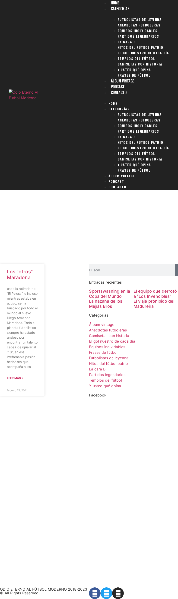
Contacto (118, 92)
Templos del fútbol (136, 58)
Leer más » (15, 378)
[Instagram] (118, 593)
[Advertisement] (89, 229)
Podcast (118, 86)
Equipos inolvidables (138, 30)
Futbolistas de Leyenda (140, 19)
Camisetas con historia (140, 64)
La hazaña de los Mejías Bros (105, 304)
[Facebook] (95, 593)
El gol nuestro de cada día (143, 52)
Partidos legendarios (138, 36)
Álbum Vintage (122, 81)
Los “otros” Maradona (20, 274)
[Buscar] (176, 270)
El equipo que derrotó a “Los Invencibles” (155, 294)
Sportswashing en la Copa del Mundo (109, 294)
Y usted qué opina (134, 69)
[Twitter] (106, 593)
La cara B (127, 41)
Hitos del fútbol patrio (140, 47)
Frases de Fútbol (134, 75)
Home (113, 103)
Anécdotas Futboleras (139, 25)
